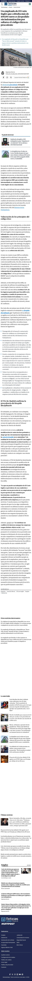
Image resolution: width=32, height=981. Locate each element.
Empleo (27, 591)
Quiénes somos (5, 955)
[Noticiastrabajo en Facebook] (10, 974)
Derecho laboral (11, 591)
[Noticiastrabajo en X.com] (12, 974)
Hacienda (3, 945)
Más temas (20, 945)
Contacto (3, 967)
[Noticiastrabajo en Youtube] (20, 974)
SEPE (18, 942)
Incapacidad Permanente (8, 942)
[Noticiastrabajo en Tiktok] (17, 974)
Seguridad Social (21, 940)
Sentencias (4, 593)
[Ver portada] (10, 3)
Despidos (3, 591)
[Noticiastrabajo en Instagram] (15, 974)
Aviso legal (4, 962)
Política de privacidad (7, 965)
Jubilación (19, 935)
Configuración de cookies (8, 957)
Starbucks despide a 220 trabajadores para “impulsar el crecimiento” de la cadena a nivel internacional (19, 142)
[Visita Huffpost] (30, 4)
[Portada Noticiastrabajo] (16, 919)
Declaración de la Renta (7, 940)
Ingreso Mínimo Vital (7, 947)
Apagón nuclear (20, 1)
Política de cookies (6, 960)
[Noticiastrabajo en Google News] (22, 974)
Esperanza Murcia (10, 72)
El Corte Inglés (20, 591)
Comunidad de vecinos (23, 937)
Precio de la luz (11, 1)
